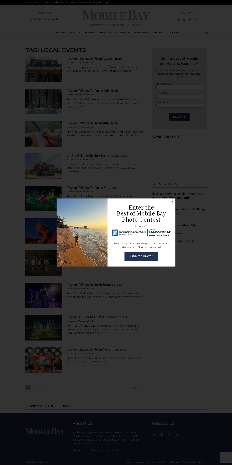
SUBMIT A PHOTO (141, 256)
